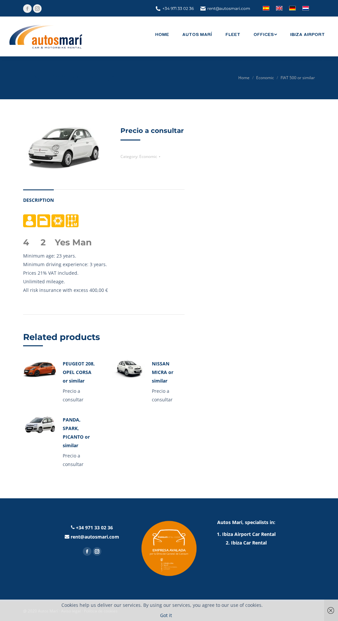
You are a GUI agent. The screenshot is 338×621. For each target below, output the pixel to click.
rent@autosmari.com (228, 8)
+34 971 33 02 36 (178, 8)
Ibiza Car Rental (249, 543)
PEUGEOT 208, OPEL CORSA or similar (79, 372)
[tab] (38, 196)
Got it (166, 615)
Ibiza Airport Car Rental (249, 534)
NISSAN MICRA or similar (162, 372)
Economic (148, 156)
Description (38, 200)
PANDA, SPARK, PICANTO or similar (76, 433)
